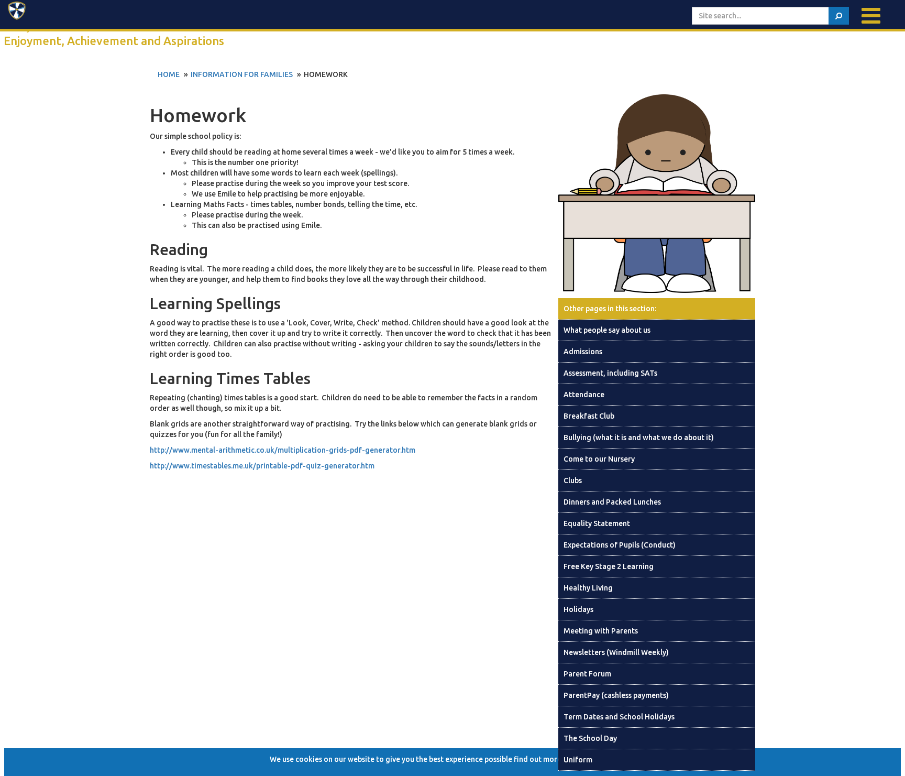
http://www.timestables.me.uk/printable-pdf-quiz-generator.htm (262, 466)
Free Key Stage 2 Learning (609, 566)
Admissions (583, 351)
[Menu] (871, 16)
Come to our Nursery (599, 459)
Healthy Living (588, 588)
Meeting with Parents (601, 631)
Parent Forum (587, 674)
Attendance (584, 394)
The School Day (590, 738)
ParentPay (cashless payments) (616, 695)
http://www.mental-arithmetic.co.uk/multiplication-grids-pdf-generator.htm (282, 450)
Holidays (578, 609)
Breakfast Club (589, 416)
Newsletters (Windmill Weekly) (616, 652)
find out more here (546, 759)
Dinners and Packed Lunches (612, 502)
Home (169, 74)
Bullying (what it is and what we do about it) (639, 437)
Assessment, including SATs (610, 373)
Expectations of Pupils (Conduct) (620, 545)
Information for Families (242, 74)
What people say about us (607, 330)
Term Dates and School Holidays (619, 717)
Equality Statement (597, 523)
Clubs (573, 480)
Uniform (578, 760)
